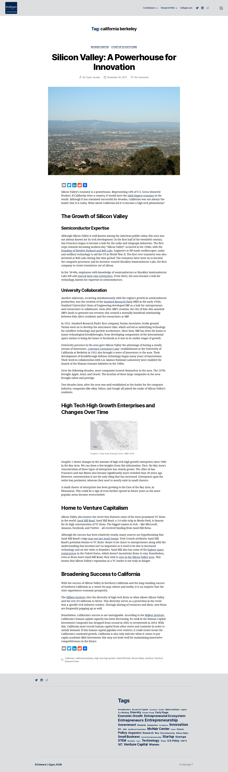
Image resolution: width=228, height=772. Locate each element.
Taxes (138, 741)
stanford (149, 658)
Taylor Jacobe (93, 77)
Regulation (134, 732)
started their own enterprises (95, 276)
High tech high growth (104, 658)
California (69, 658)
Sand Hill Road (86, 520)
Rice (157, 733)
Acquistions (153, 710)
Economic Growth (130, 716)
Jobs (125, 729)
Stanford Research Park (118, 301)
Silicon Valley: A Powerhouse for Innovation (114, 62)
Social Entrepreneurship (151, 737)
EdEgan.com (186, 8)
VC (120, 744)
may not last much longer (103, 538)
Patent (173, 729)
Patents (180, 729)
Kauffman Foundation (137, 729)
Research (148, 733)
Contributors (149, 8)
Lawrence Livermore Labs (103, 349)
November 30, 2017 (117, 77)
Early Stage (161, 712)
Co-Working (123, 713)
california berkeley (84, 658)
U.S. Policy (173, 740)
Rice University (167, 733)
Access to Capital (140, 709)
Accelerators (124, 709)
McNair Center (100, 47)
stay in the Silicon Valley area (136, 557)
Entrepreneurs (131, 720)
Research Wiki (167, 8)
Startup (168, 737)
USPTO (184, 741)
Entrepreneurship (161, 720)
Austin (161, 710)
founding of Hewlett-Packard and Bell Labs (87, 250)
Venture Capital (136, 744)
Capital (183, 710)
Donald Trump (148, 713)
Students (131, 741)
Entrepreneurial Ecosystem (164, 716)
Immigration (152, 725)
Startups (180, 736)
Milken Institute (76, 597)
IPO (119, 729)
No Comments (142, 77)
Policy (122, 733)
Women (154, 744)
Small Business (129, 737)
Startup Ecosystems (124, 47)
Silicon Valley (138, 658)
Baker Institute (172, 709)
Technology (150, 740)
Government (127, 725)
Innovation (178, 724)
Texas (163, 741)
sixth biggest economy (141, 195)
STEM (122, 740)
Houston (141, 725)
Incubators (163, 725)
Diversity (135, 712)
